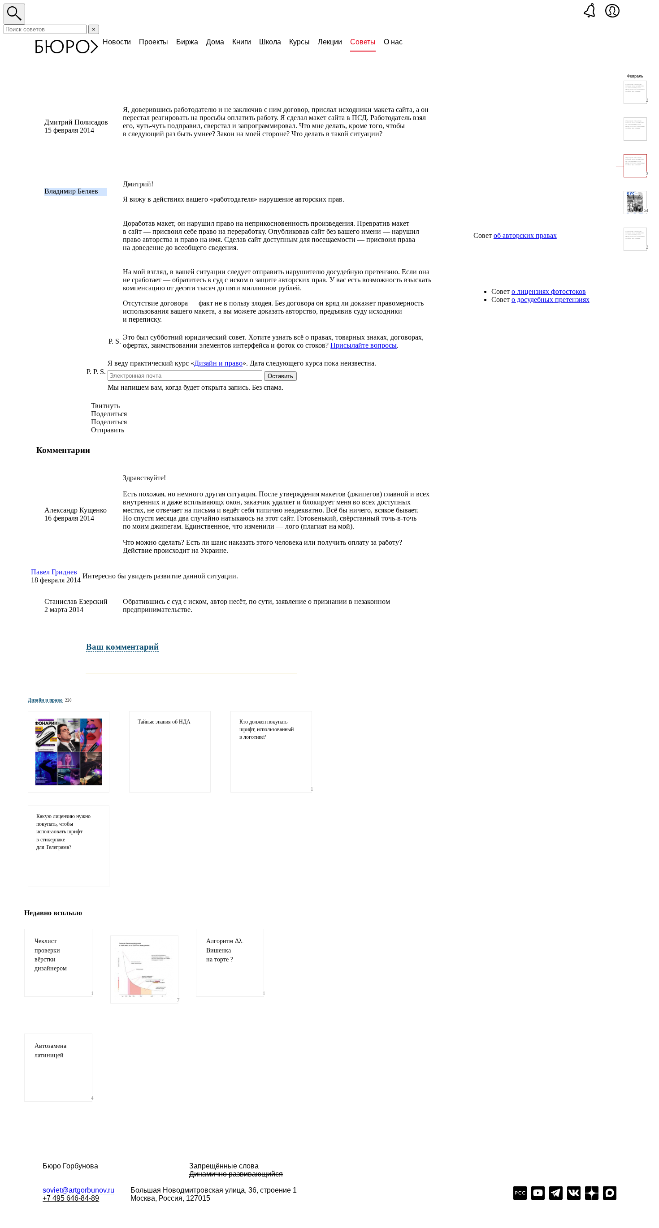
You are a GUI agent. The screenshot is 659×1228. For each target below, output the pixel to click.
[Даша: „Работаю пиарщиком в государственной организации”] (635, 129)
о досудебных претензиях (551, 299)
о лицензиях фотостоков (549, 291)
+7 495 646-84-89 (71, 1198)
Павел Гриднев (54, 572)
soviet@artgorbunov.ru (78, 1190)
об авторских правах (525, 235)
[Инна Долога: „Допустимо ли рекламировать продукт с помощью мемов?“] (68, 752)
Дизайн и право (218, 363)
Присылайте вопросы (363, 345)
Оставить (280, 376)
